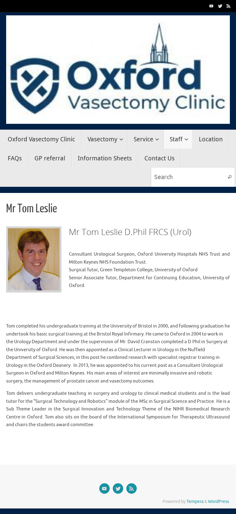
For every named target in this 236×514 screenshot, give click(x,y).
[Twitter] (220, 6)
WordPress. (219, 501)
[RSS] (228, 6)
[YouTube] (211, 6)
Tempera (195, 501)
